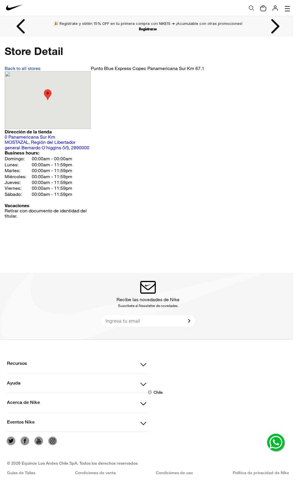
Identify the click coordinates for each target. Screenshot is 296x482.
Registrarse (148, 29)
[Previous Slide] (21, 26)
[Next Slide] (275, 26)
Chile (158, 392)
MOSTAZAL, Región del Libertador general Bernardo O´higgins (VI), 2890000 (47, 142)
